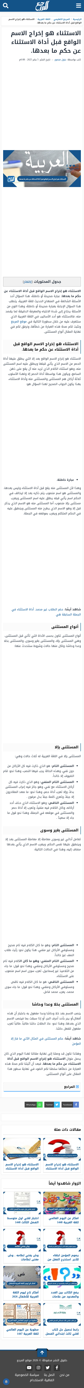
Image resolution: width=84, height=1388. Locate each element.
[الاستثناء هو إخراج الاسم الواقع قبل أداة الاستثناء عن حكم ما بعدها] (62, 1149)
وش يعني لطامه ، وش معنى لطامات (23, 1257)
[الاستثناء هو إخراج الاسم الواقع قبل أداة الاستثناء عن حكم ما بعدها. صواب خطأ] (22, 1149)
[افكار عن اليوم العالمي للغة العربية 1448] (62, 1203)
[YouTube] (29, 1368)
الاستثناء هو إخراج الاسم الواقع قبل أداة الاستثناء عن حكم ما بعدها (62, 1168)
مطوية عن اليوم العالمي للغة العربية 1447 (22, 1332)
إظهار (28, 282)
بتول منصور (60, 59)
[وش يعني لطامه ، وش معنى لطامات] (22, 1240)
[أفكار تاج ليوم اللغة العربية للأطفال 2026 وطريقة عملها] (22, 1277)
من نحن (64, 1375)
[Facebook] (57, 1368)
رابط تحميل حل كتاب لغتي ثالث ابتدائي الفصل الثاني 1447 (62, 1334)
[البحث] (5, 6)
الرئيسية (77, 19)
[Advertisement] (42, 106)
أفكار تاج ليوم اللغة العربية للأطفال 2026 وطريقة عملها (25, 1296)
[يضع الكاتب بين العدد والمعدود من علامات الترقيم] (62, 1277)
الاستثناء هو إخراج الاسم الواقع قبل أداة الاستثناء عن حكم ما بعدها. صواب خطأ (22, 1170)
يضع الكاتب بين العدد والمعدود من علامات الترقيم (65, 1296)
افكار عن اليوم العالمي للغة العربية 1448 (64, 1220)
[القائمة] (78, 6)
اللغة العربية (44, 19)
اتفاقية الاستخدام (42, 1380)
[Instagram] (38, 1368)
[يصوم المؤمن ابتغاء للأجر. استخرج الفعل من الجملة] (62, 1240)
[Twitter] (48, 1368)
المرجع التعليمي (62, 19)
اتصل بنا (49, 1375)
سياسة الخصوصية (27, 1375)
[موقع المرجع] (42, 6)
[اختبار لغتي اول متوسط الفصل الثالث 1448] (22, 1203)
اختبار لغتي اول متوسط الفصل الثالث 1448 (23, 1220)
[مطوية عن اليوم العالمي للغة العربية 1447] (22, 1314)
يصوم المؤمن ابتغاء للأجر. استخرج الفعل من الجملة (63, 1259)
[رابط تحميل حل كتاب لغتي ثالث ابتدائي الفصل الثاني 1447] (62, 1314)
